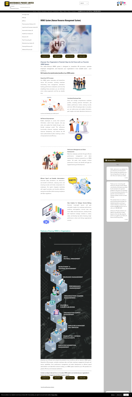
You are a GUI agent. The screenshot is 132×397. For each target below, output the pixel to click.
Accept (126, 394)
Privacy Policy (54, 394)
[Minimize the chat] (128, 160)
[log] (117, 276)
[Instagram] (124, 3)
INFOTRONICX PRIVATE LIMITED (22, 2)
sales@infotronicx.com (82, 11)
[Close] (130, 395)
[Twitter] (119, 3)
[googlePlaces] (100, 11)
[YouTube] (121, 3)
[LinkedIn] (123, 3)
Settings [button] (113, 394)
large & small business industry (47, 387)
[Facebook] (118, 3)
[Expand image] (66, 39)
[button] (118, 5)
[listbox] (84, 3)
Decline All (119, 394)
